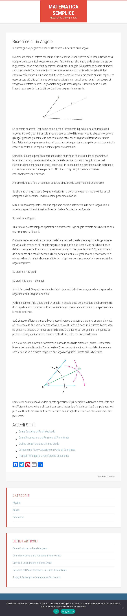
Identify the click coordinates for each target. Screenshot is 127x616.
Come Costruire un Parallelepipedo (30, 548)
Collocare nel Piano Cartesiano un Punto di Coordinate (40, 570)
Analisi (16, 510)
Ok (56, 611)
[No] (123, 607)
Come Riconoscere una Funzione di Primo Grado (37, 555)
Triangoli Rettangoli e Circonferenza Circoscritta (37, 577)
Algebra (16, 502)
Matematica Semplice (63, 10)
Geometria (111, 477)
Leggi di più (68, 611)
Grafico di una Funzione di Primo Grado (32, 562)
